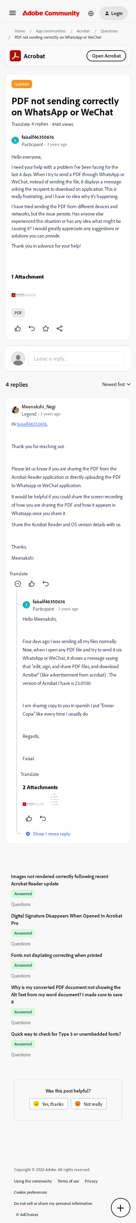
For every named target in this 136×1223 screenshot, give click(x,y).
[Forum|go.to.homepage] (51, 13)
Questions (109, 30)
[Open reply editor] (68, 358)
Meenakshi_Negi (38, 406)
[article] (68, 496)
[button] (12, 15)
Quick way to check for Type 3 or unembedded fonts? (66, 1034)
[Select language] (91, 13)
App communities (51, 30)
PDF (18, 312)
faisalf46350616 (38, 137)
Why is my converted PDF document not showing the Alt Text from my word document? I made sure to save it (66, 994)
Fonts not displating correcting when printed (56, 955)
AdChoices (29, 1214)
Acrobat (83, 30)
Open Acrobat (106, 56)
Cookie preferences (30, 1192)
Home (20, 30)
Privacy (91, 1181)
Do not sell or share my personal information (53, 1203)
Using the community (33, 1181)
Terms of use (68, 1181)
